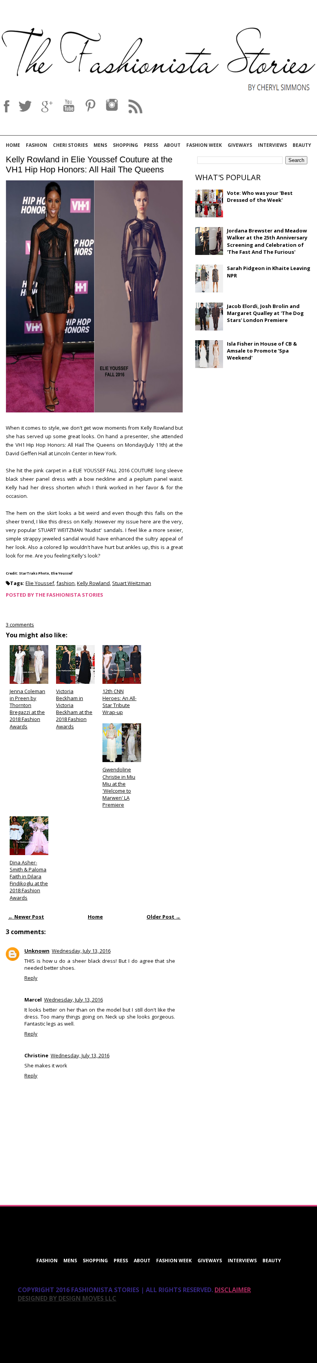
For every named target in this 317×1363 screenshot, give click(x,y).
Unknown (36, 950)
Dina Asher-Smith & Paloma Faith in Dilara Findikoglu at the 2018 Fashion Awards (29, 880)
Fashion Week (204, 145)
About (172, 145)
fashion (65, 583)
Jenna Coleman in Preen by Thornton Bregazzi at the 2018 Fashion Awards (27, 709)
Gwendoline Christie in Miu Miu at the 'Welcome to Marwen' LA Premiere (118, 787)
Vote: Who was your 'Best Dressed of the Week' (260, 196)
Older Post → (164, 916)
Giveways (240, 145)
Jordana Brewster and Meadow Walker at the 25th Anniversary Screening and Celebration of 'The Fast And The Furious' (267, 241)
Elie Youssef (40, 583)
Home (13, 145)
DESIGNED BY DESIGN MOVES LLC (67, 1298)
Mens (100, 145)
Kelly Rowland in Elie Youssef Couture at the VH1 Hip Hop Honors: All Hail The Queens (89, 164)
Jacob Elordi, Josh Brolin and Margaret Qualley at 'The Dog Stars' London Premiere (265, 313)
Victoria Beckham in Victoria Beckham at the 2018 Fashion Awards (74, 709)
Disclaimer (233, 1290)
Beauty (302, 145)
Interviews (272, 145)
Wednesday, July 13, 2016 (81, 950)
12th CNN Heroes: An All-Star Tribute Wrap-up (119, 702)
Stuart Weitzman (131, 583)
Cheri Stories (70, 145)
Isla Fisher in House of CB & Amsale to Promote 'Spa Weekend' (262, 350)
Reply (30, 977)
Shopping (125, 145)
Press (151, 145)
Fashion (36, 145)
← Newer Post (26, 916)
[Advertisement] (253, 430)
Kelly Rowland (93, 583)
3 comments (20, 624)
